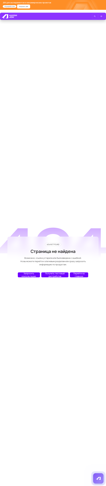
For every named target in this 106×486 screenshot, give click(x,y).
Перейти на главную (79, 274)
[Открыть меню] (101, 16)
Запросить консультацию (29, 274)
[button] (98, 478)
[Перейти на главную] (9, 16)
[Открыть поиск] (95, 16)
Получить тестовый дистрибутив (55, 274)
